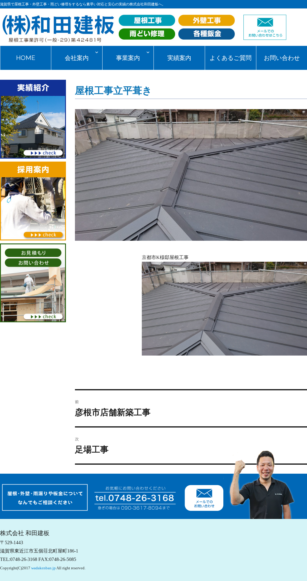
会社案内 (77, 57)
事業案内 (128, 57)
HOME (25, 57)
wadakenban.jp (43, 568)
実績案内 (179, 57)
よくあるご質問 (231, 57)
